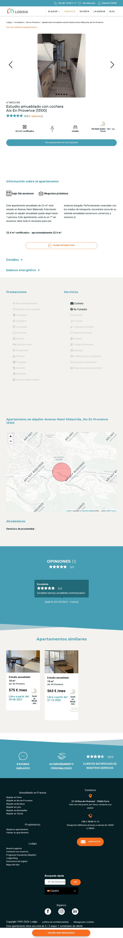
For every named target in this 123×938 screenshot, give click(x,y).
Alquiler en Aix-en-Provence (19, 800)
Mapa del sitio (13, 864)
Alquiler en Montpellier (16, 810)
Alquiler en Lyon (13, 807)
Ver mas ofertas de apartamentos (21, 27)
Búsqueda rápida (54, 875)
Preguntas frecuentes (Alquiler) (21, 855)
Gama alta (69, 11)
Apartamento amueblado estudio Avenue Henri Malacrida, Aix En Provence (72, 22)
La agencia (99, 11)
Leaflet (68, 510)
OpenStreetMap (88, 510)
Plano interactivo (64, 245)
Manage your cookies (84, 922)
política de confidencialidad (55, 922)
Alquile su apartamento (17, 829)
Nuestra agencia (14, 848)
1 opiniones (35, 116)
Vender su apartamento (17, 832)
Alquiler (53, 11)
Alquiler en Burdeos (15, 804)
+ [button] (11, 436)
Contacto (94, 841)
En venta (84, 11)
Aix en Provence (33, 22)
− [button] (11, 441)
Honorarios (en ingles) (16, 861)
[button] (56, 94)
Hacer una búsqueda (61, 933)
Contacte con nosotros (17, 851)
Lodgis (9, 22)
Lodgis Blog (12, 858)
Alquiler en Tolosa (14, 813)
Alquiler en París (14, 797)
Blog (112, 11)
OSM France (111, 510)
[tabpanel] (61, 593)
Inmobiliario (19, 22)
